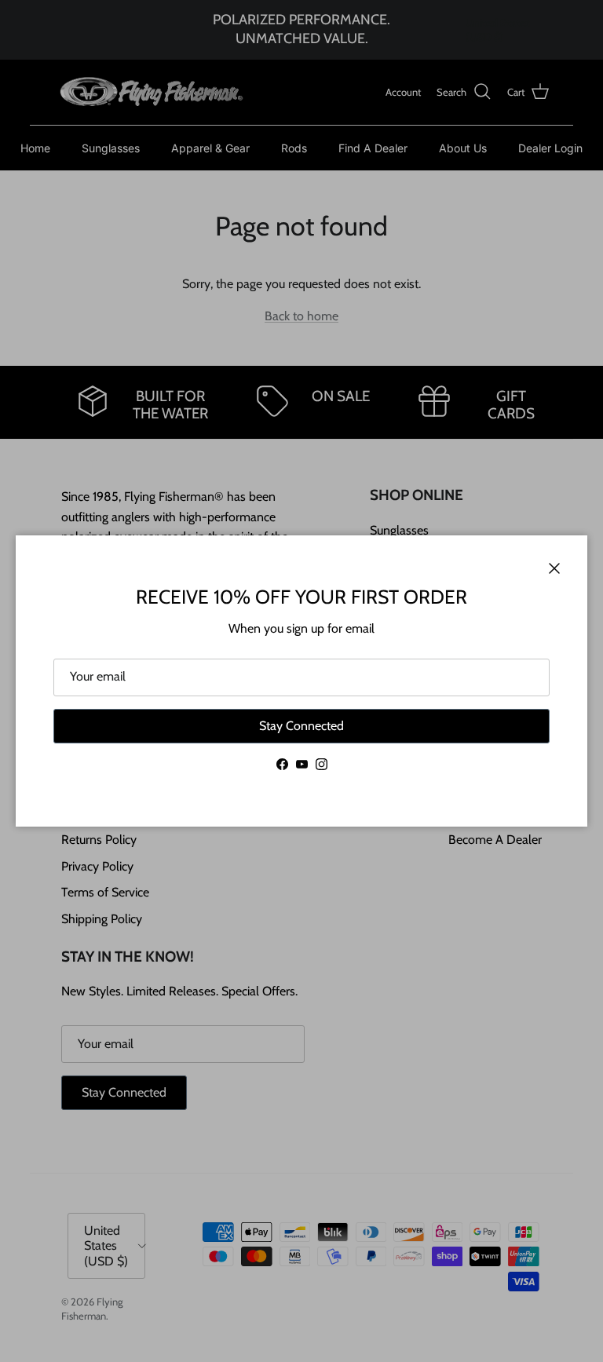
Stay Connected (301, 725)
